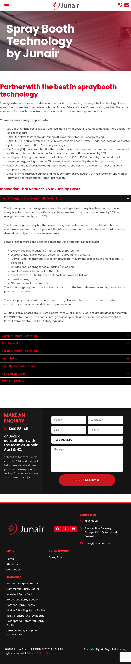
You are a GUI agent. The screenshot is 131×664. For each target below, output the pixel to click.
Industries (13, 577)
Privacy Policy (35, 653)
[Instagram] (65, 529)
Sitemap (51, 653)
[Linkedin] (73, 529)
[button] (6, 5)
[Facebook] (57, 529)
